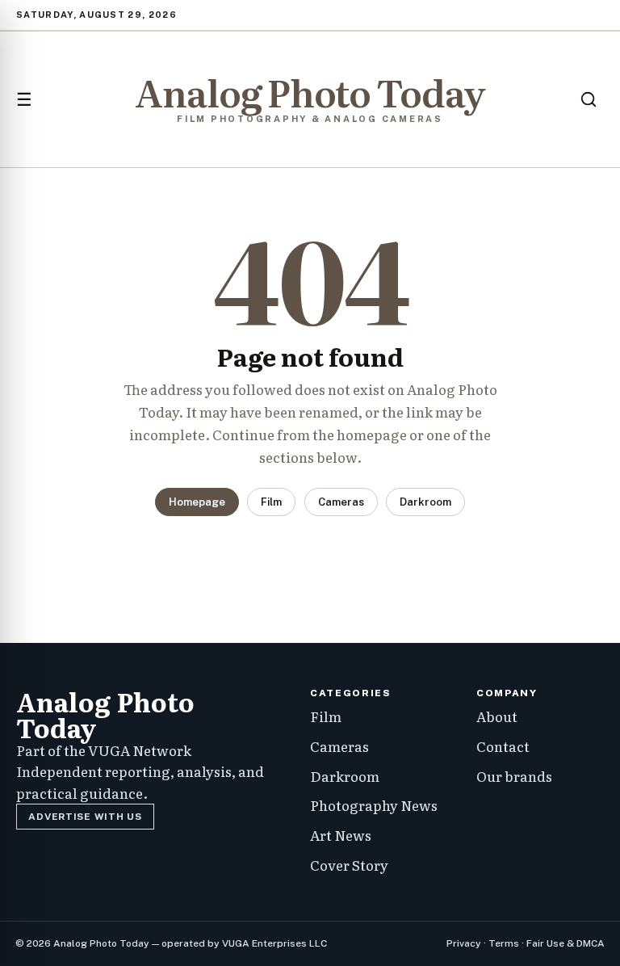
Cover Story (349, 865)
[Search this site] (588, 99)
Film (271, 502)
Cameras (341, 502)
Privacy (463, 943)
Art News (340, 835)
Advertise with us (84, 816)
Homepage (197, 502)
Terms (503, 943)
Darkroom (425, 502)
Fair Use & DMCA (565, 943)
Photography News (374, 805)
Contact (503, 746)
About (496, 716)
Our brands (514, 776)
